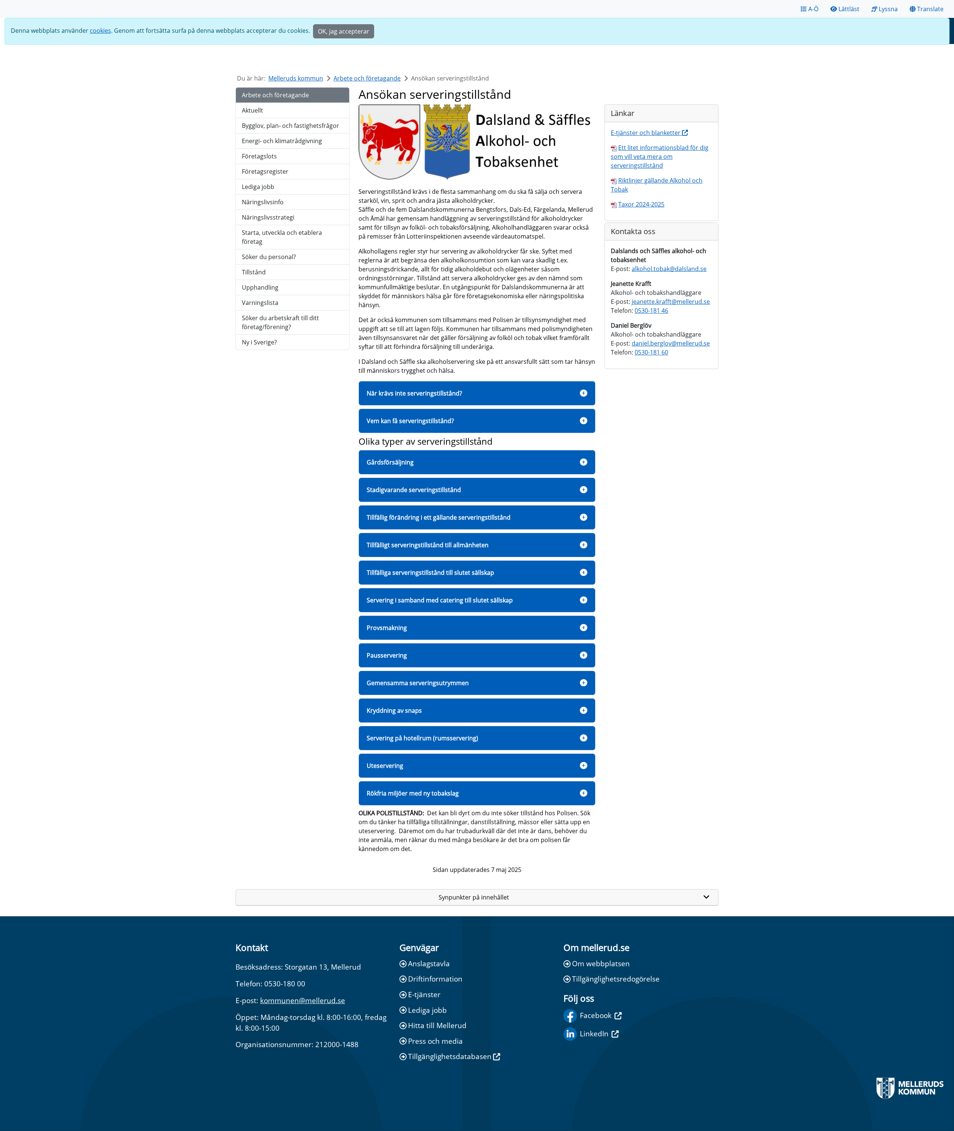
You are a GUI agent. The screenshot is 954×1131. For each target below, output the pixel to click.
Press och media (435, 1041)
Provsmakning (387, 628)
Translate (930, 9)
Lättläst (848, 9)
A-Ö (813, 9)
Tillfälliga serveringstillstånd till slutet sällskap (430, 572)
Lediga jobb (258, 187)
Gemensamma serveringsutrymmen (418, 683)
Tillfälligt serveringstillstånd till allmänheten (428, 545)
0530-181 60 (651, 352)
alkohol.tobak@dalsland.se (669, 269)
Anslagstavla (429, 963)
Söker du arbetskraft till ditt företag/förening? (280, 322)
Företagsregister (265, 171)
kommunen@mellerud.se (302, 1000)
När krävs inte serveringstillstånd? (414, 393)
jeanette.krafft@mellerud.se (671, 301)
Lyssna (888, 9)
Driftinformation (435, 979)
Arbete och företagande (367, 78)
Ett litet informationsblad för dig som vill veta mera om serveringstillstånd (659, 157)
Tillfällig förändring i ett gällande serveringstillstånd (439, 517)
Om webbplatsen (601, 963)
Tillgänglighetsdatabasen (450, 1056)
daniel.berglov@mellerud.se (671, 343)
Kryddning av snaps (394, 710)
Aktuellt (252, 110)
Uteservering (385, 766)
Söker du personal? (269, 257)
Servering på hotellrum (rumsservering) (422, 738)
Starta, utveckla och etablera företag (282, 237)
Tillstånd (254, 272)
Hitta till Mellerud (437, 1025)
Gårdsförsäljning (390, 462)
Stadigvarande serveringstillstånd (414, 490)
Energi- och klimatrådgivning (282, 141)
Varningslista (260, 303)
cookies (100, 30)
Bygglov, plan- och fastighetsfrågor (290, 126)
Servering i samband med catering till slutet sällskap (440, 600)
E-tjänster (424, 994)
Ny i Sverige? (259, 342)
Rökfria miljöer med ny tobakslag (413, 793)
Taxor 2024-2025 (641, 204)
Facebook (596, 1015)
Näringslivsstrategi (268, 217)
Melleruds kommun (295, 78)
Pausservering (387, 655)
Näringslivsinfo (263, 202)
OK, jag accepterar (343, 31)
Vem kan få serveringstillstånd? (410, 421)
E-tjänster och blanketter (646, 133)
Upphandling (260, 287)
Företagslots (259, 156)
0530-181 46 (651, 310)
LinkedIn (594, 1033)
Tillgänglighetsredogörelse (616, 979)
